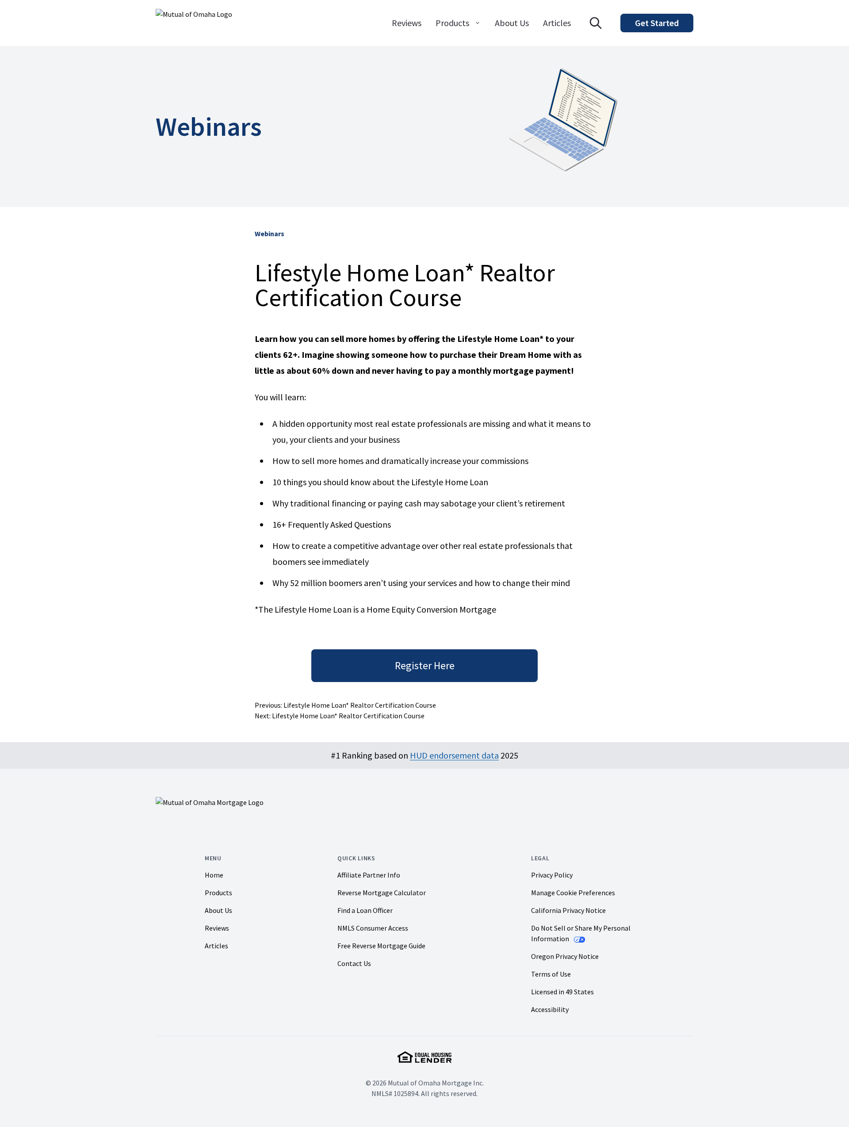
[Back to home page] (194, 23)
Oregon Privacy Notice (565, 956)
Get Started (657, 22)
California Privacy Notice (568, 910)
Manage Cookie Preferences (573, 893)
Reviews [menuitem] (406, 22)
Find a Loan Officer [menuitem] (365, 910)
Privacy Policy (552, 874)
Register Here (425, 665)
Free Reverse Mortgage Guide (381, 945)
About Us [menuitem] (512, 22)
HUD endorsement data (454, 755)
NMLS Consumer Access (372, 928)
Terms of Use (551, 974)
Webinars (269, 233)
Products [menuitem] (452, 22)
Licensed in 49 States (562, 991)
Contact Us (354, 963)
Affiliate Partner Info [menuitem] (368, 874)
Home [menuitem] (214, 874)
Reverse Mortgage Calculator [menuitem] (381, 892)
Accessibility (550, 1009)
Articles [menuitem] (557, 22)
